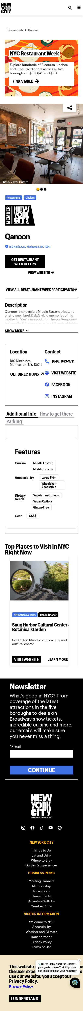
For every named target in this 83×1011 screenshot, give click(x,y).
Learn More (58, 659)
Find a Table (23, 81)
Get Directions (24, 374)
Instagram (61, 396)
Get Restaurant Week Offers (25, 261)
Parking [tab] (14, 421)
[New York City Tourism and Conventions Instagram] (23, 827)
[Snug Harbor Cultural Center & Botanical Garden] (39, 581)
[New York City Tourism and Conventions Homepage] (41, 806)
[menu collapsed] (79, 8)
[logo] (6, 6)
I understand (24, 998)
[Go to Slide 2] (41, 189)
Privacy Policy (21, 986)
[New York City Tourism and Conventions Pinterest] (59, 827)
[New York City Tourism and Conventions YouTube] (50, 827)
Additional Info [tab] (21, 414)
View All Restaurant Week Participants (40, 289)
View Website (39, 272)
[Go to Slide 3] (45, 189)
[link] (41, 850)
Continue (41, 769)
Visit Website (63, 372)
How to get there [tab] (56, 414)
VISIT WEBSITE (26, 659)
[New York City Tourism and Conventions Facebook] (32, 827)
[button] (41, 144)
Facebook (61, 384)
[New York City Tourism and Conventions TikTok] (41, 827)
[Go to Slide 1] (37, 189)
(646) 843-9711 (63, 361)
